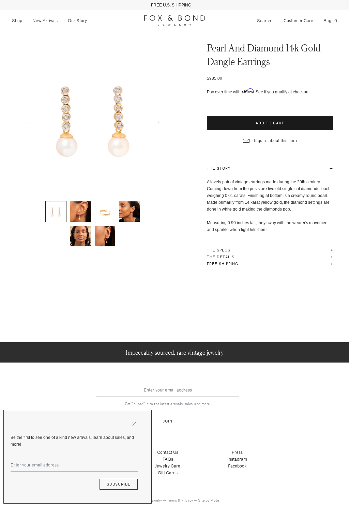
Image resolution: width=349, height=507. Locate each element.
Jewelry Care (167, 465)
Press (237, 452)
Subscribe (119, 484)
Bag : (330, 20)
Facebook (237, 465)
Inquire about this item (275, 140)
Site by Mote (208, 500)
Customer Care (298, 20)
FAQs (168, 459)
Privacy (187, 500)
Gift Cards (168, 472)
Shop (17, 20)
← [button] (28, 121)
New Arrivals (45, 20)
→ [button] (158, 121)
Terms (172, 500)
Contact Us (167, 452)
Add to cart (270, 123)
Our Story (77, 20)
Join (167, 421)
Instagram (237, 459)
